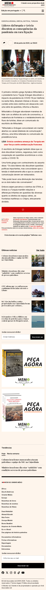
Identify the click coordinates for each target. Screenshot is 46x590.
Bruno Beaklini (7, 523)
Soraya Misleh (7, 520)
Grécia (19, 21)
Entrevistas (6, 549)
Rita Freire (5, 517)
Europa (4, 498)
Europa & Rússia (9, 21)
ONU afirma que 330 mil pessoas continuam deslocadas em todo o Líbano (15, 288)
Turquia (34, 21)
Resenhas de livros (9, 501)
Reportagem (6, 543)
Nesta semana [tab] (13, 454)
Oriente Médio (7, 495)
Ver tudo (40, 250)
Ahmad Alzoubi (7, 514)
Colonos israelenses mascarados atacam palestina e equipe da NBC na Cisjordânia (15, 258)
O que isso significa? (35, 226)
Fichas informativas (9, 540)
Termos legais (16, 583)
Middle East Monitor (21, 219)
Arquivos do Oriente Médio (12, 526)
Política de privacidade (30, 583)
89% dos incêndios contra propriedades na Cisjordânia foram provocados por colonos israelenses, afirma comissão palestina (16, 303)
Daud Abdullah (7, 511)
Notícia (26, 21)
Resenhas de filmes (9, 507)
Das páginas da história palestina (14, 532)
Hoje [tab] (3, 454)
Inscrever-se (37, 337)
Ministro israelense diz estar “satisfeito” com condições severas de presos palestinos (16, 273)
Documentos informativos (11, 537)
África (4, 489)
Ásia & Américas (8, 492)
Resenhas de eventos (10, 504)
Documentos (6, 546)
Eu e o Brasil (6, 529)
